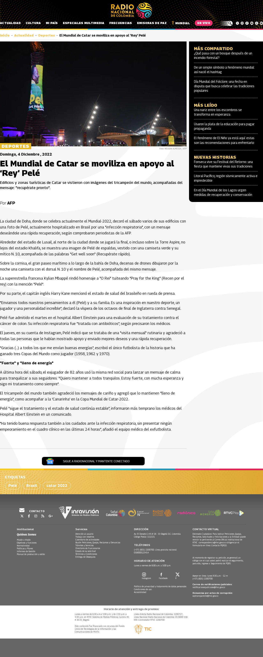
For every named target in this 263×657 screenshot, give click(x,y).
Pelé (12, 485)
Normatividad (23, 545)
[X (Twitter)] (237, 23)
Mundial (182, 23)
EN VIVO (203, 23)
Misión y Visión (24, 540)
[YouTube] (251, 23)
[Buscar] (226, 23)
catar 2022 (56, 485)
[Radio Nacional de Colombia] (131, 10)
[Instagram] (242, 23)
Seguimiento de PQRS (221, 563)
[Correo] (261, 23)
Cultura (33, 23)
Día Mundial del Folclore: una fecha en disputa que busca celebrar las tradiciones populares (224, 86)
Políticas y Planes (25, 548)
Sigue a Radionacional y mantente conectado (96, 461)
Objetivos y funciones (27, 542)
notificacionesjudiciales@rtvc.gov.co (209, 587)
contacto (37, 511)
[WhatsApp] (256, 23)
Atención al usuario (84, 534)
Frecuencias (120, 23)
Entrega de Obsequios (85, 557)
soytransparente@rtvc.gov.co (205, 596)
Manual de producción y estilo (31, 554)
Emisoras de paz (152, 23)
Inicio (5, 35)
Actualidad (10, 23)
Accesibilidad (140, 592)
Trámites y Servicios (84, 545)
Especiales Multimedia (83, 23)
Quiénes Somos (26, 534)
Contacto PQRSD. (219, 545)
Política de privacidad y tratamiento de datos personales (160, 586)
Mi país (52, 23)
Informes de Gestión (26, 551)
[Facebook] (246, 23)
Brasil (31, 485)
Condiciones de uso (143, 589)
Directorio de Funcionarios (87, 548)
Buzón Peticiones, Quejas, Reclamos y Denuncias (97, 542)
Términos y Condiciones (86, 554)
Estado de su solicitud (85, 551)
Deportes (46, 35)
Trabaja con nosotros (84, 536)
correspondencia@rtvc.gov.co (212, 542)
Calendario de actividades (87, 539)
